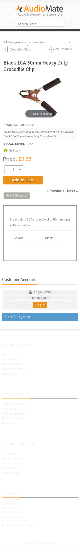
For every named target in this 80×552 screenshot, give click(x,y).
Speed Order (10, 373)
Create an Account (13, 458)
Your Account (10, 453)
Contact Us (9, 354)
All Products (63, 49)
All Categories (13, 42)
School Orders (11, 473)
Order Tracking (11, 359)
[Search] (61, 23)
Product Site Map (12, 418)
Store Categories (17, 317)
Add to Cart (23, 180)
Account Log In (11, 463)
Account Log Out (12, 468)
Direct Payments (12, 364)
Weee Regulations (13, 413)
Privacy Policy (10, 408)
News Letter (9, 423)
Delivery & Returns (13, 368)
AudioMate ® (50, 542)
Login (40, 305)
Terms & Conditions (14, 404)
